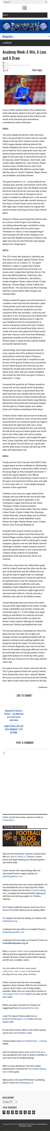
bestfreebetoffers (19, 1033)
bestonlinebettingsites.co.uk (15, 1019)
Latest (7, 42)
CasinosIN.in (8, 820)
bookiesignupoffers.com (13, 932)
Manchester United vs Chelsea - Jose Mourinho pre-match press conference (13, 715)
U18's (19, 65)
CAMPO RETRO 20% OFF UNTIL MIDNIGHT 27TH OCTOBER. (13, 729)
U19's (23, 65)
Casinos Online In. (17, 857)
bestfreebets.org (10, 921)
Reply (6, 63)
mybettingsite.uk (26, 1083)
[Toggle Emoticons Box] (4, 753)
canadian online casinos (19, 951)
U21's (28, 65)
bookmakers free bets (29, 1008)
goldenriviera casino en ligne (14, 971)
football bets (35, 1052)
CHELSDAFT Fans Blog (26, 1124)
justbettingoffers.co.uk (12, 876)
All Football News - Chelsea (34, 1041)
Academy (7, 65)
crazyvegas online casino (14, 994)
